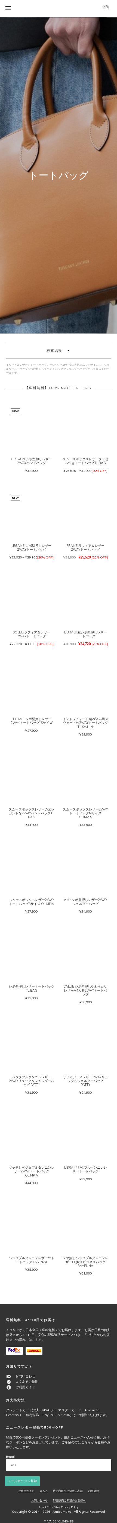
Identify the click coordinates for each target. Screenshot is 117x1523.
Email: (11, 1457)
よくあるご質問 (27, 1382)
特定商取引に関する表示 (68, 1491)
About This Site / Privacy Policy (58, 1507)
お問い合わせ (25, 1376)
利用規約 (93, 1491)
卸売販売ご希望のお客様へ (69, 1500)
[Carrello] (107, 8)
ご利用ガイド (25, 1387)
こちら (37, 1340)
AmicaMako (62, 1511)
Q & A (43, 1491)
